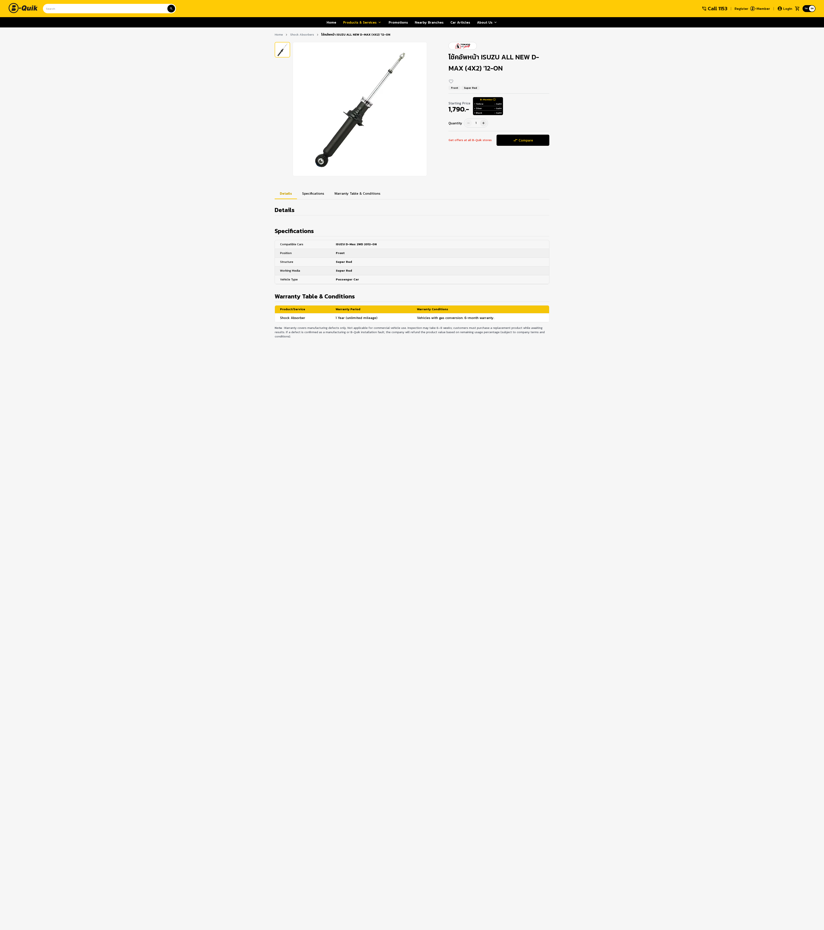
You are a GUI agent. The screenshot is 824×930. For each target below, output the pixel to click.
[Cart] (797, 8)
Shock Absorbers (302, 35)
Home (279, 35)
